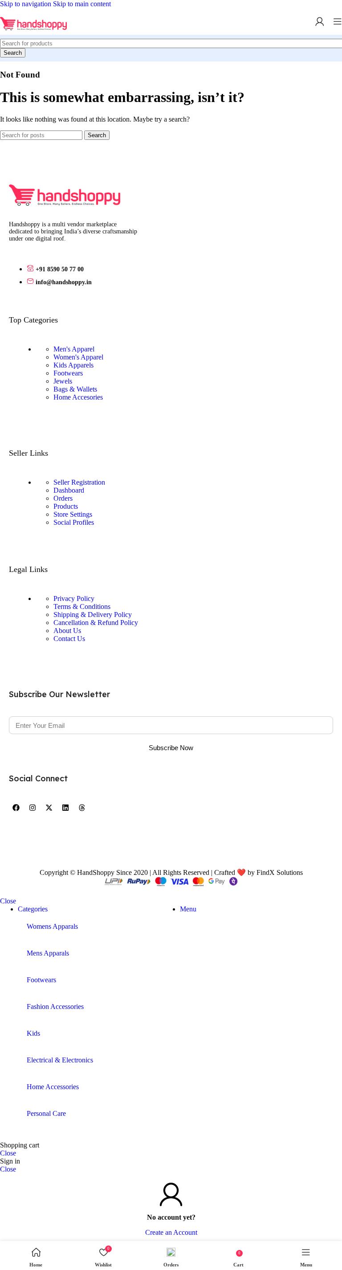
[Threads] (82, 807)
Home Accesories (78, 397)
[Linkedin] (65, 807)
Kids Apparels (73, 365)
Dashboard (68, 490)
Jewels (62, 381)
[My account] (320, 21)
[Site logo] (33, 37)
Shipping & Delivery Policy (92, 614)
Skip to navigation (26, 4)
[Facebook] (16, 807)
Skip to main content (82, 4)
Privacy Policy (73, 598)
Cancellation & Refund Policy (95, 622)
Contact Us (69, 638)
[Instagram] (32, 807)
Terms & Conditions (81, 606)
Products (65, 506)
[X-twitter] (49, 807)
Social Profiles (73, 522)
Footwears (68, 373)
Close (8, 901)
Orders (63, 498)
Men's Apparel (73, 349)
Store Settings (72, 514)
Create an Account (171, 1232)
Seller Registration (79, 482)
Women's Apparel (78, 357)
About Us (67, 630)
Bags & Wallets (75, 389)
